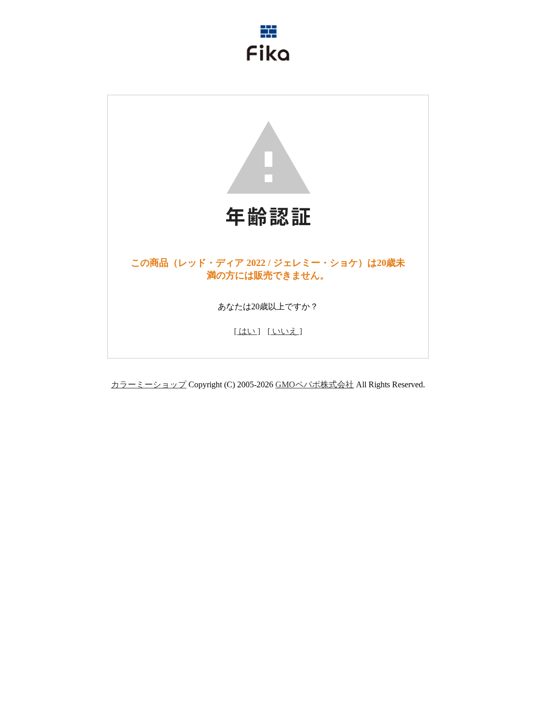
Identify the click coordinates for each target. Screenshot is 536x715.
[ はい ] (247, 331)
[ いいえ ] (284, 331)
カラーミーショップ (148, 384)
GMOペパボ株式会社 (314, 384)
